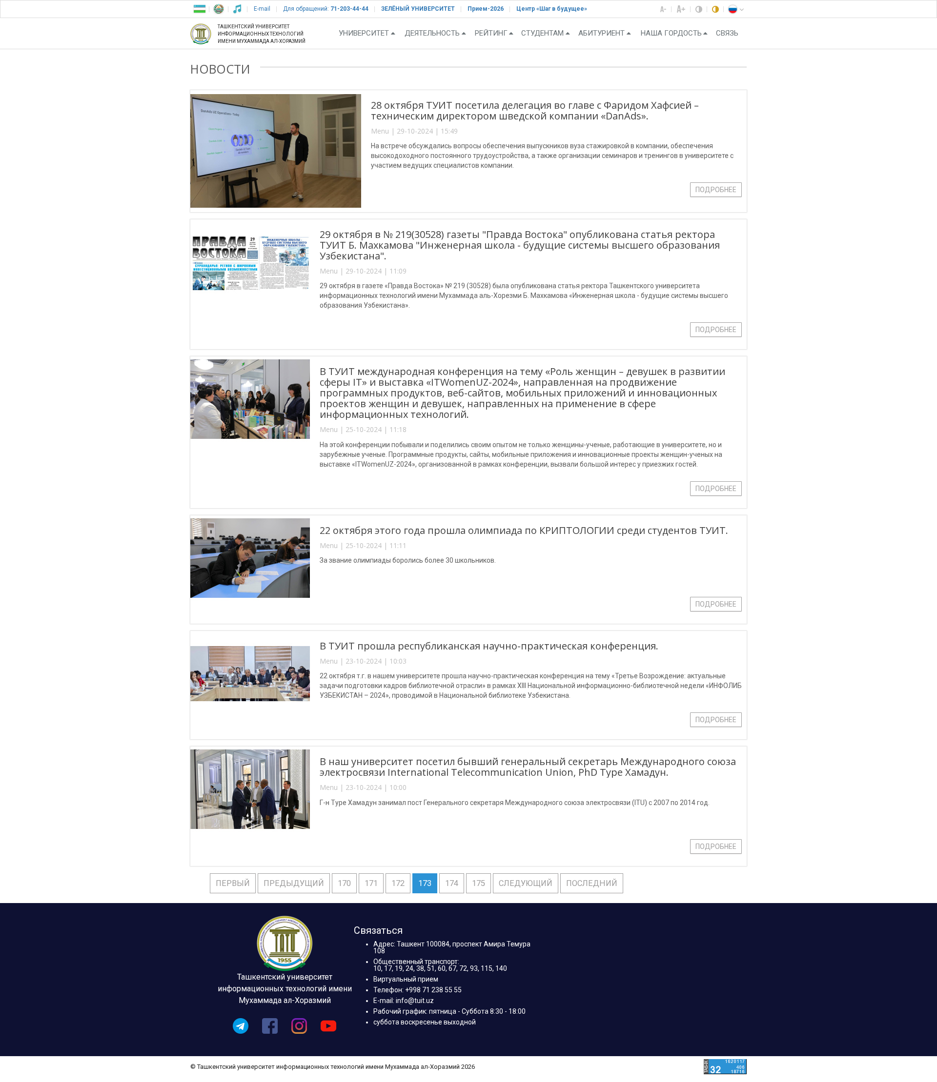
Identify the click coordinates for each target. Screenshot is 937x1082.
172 (398, 883)
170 (344, 883)
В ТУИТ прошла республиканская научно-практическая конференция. (489, 645)
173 (424, 883)
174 (451, 883)
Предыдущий (294, 883)
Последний (591, 883)
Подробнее (715, 190)
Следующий (525, 883)
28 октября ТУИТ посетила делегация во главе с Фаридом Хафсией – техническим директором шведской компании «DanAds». (535, 110)
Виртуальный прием (405, 979)
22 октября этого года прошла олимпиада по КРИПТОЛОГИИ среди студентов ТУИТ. (524, 530)
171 (371, 883)
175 (478, 883)
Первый (233, 883)
